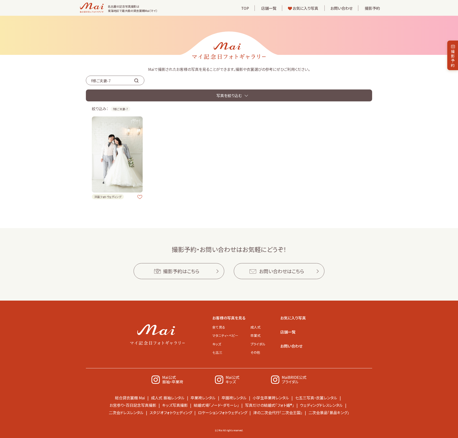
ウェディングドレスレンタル (321, 405)
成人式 (255, 327)
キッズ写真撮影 (175, 405)
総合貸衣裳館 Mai (130, 398)
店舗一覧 (268, 8)
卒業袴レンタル (203, 398)
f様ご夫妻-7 (120, 109)
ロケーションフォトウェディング (222, 412)
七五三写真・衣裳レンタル (316, 398)
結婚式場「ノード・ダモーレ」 (216, 405)
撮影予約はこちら (181, 271)
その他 (255, 352)
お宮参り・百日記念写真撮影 (132, 405)
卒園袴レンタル (234, 398)
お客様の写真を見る (228, 318)
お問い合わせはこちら (281, 271)
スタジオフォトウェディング (171, 412)
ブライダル (257, 344)
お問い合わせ (341, 8)
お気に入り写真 (305, 8)
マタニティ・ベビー (225, 335)
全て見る (218, 327)
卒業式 (255, 335)
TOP (245, 8)
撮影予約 (372, 8)
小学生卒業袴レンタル (271, 398)
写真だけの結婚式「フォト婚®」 (269, 405)
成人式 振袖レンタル (168, 398)
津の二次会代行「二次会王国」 (277, 412)
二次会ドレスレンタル (126, 412)
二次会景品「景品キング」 (328, 412)
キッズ (216, 344)
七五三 (217, 352)
